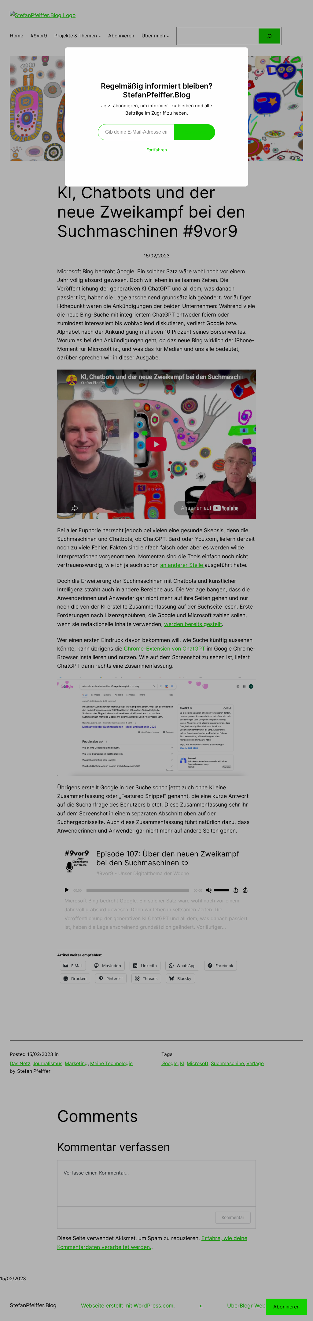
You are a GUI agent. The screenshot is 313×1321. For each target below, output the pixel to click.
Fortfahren (156, 149)
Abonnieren (195, 132)
